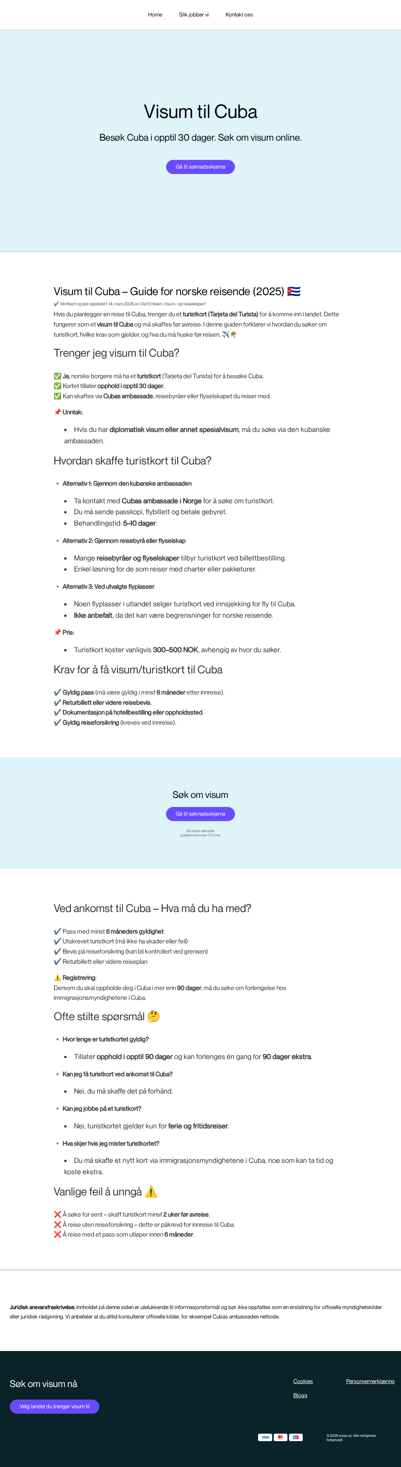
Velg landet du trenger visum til (55, 1406)
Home (155, 14)
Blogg (300, 1395)
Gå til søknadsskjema (200, 166)
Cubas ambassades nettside (245, 1316)
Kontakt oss (239, 14)
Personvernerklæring (370, 1381)
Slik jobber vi (194, 14)
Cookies (303, 1381)
